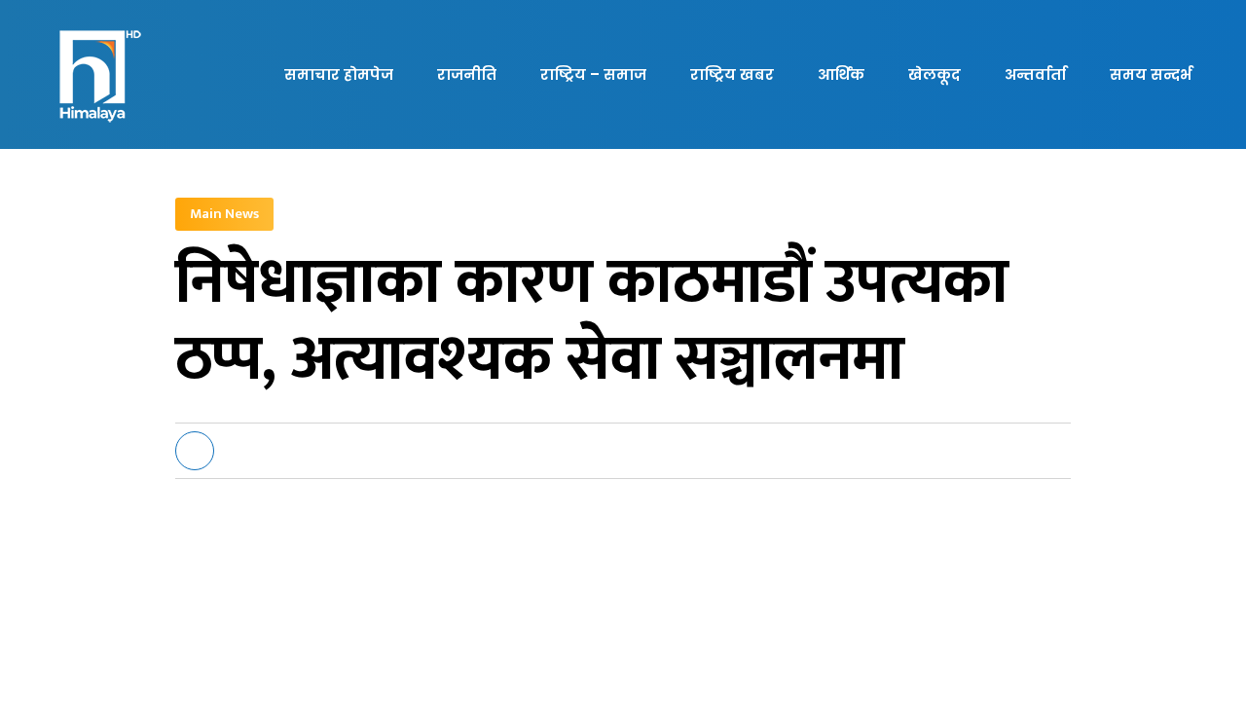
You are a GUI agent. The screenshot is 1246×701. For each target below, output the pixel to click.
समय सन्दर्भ (1150, 74)
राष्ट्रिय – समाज (593, 74)
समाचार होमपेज (338, 74)
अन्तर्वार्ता (1035, 74)
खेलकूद (934, 74)
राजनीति (466, 74)
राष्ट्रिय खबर (732, 74)
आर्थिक (841, 74)
